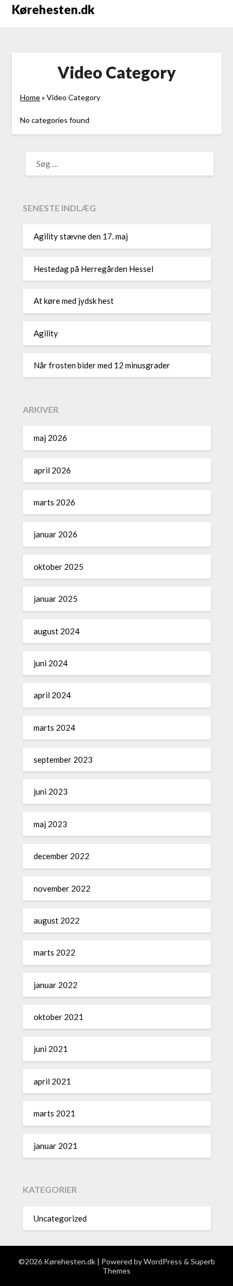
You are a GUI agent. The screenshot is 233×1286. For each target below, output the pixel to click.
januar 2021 (55, 1146)
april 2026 (52, 470)
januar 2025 (55, 598)
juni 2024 (51, 663)
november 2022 (62, 888)
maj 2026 (50, 438)
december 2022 (61, 856)
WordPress (163, 1261)
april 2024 (52, 695)
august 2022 (57, 920)
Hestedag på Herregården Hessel (93, 269)
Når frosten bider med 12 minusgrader (102, 365)
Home (30, 97)
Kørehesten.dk (53, 9)
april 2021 (52, 1081)
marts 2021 (54, 1113)
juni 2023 (51, 791)
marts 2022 (54, 952)
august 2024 (57, 631)
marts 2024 (54, 727)
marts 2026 (54, 502)
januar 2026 (55, 534)
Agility (46, 333)
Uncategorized (60, 1218)
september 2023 (63, 759)
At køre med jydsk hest (74, 301)
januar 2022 (55, 985)
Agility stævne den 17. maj (81, 236)
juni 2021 (51, 1049)
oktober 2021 (58, 1017)
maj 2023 (50, 824)
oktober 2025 (58, 566)
